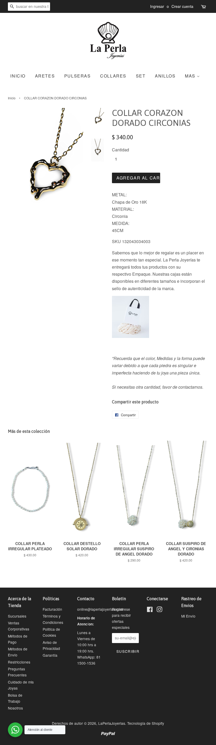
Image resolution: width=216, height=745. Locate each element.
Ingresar (157, 6)
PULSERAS (77, 76)
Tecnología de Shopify (145, 723)
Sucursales (17, 616)
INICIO (18, 76)
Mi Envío (188, 616)
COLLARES (113, 76)
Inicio (12, 98)
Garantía (50, 655)
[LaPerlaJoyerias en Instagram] (159, 610)
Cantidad (120, 150)
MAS (191, 76)
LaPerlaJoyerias (111, 723)
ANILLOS (165, 76)
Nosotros (15, 708)
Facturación (52, 609)
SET (141, 76)
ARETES (45, 76)
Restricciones (19, 662)
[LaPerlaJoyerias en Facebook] (150, 610)
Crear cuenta (182, 6)
